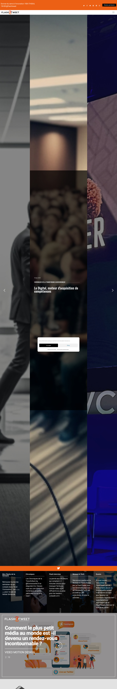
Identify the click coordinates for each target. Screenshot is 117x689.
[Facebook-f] (87, 5)
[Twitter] (84, 5)
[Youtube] (90, 5)
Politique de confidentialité (63, 349)
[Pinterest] (93, 5)
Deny (68, 345)
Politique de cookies (52, 349)
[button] (58, 646)
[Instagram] (99, 5)
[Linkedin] (96, 5)
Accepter (48, 345)
